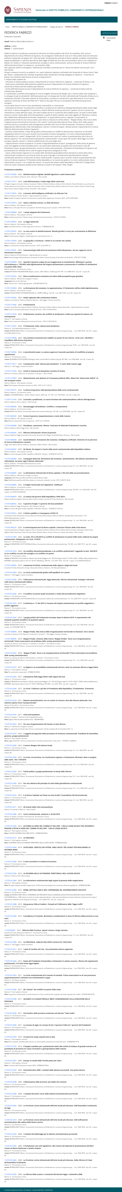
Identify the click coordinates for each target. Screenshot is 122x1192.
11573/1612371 (10, 807)
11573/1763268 (10, 174)
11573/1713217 (10, 364)
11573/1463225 (10, 527)
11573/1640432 (10, 504)
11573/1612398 (10, 999)
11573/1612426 (10, 961)
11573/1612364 (10, 880)
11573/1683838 (10, 440)
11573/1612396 (10, 1094)
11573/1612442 (10, 1160)
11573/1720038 (10, 338)
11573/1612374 (10, 733)
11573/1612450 (10, 1174)
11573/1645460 (10, 459)
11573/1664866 (10, 485)
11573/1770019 (10, 203)
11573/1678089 (10, 425)
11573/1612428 (10, 1013)
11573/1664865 (10, 473)
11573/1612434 (10, 617)
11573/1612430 (10, 757)
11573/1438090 (10, 632)
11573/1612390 (10, 783)
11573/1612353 (10, 975)
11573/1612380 (10, 942)
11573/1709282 (10, 297)
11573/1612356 (10, 873)
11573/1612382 (10, 771)
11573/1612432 (10, 1134)
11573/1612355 (10, 714)
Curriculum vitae (111, 39)
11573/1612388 (10, 904)
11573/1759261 (10, 250)
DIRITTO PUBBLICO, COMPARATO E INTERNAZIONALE (29, 27)
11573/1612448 (10, 916)
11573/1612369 (10, 826)
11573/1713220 (10, 371)
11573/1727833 (10, 378)
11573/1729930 (10, 352)
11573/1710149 (10, 399)
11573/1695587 (10, 416)
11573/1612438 (10, 1082)
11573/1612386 (10, 814)
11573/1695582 (10, 432)
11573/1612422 (10, 795)
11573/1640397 (10, 449)
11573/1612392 (10, 1070)
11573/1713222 (10, 326)
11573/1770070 (10, 193)
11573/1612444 (10, 688)
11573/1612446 (10, 861)
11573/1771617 (10, 181)
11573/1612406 (10, 594)
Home (8, 27)
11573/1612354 (10, 1037)
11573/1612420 (10, 677)
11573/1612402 (10, 1105)
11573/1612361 (10, 1060)
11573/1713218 (10, 314)
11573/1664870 (10, 496)
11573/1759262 (10, 276)
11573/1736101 (10, 390)
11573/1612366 (10, 989)
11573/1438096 (10, 639)
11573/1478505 (10, 565)
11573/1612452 (10, 653)
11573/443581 (9, 930)
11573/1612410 (10, 700)
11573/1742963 (10, 288)
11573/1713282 (10, 305)
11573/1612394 (10, 537)
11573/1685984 (10, 406)
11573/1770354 (10, 241)
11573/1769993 (10, 222)
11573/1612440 (10, 1025)
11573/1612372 (10, 667)
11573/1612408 (10, 745)
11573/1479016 (10, 513)
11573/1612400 (10, 579)
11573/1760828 (10, 262)
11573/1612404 (10, 847)
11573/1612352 (10, 724)
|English (111, 3)
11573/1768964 (10, 212)
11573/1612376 (10, 1046)
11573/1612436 (10, 1146)
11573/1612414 (10, 1120)
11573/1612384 (10, 890)
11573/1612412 (10, 949)
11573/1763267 (10, 231)
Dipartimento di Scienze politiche (21, 19)
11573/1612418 (10, 551)
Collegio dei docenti (56, 27)
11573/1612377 (10, 838)
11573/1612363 (10, 572)
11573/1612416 (10, 603)
